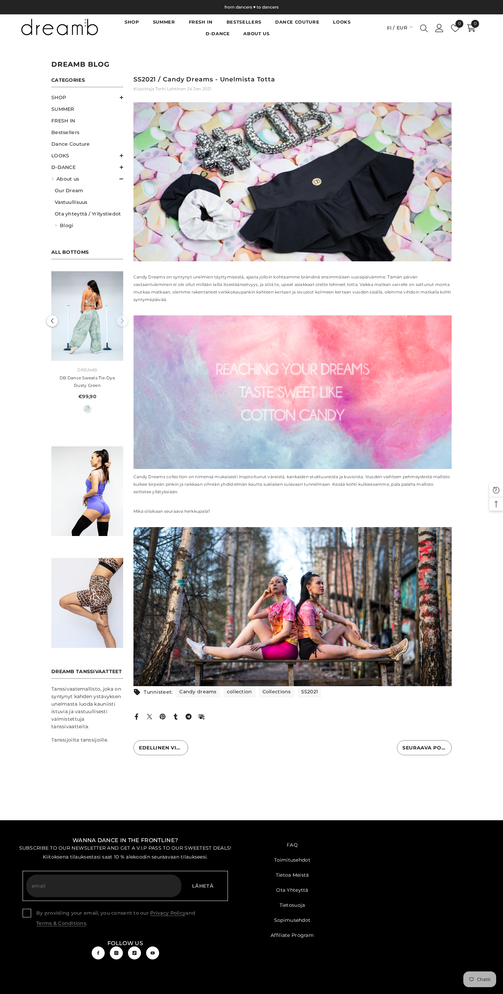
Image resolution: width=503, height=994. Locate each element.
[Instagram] (116, 952)
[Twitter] (149, 716)
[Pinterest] (162, 716)
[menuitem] (87, 97)
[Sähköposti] (201, 716)
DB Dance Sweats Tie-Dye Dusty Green (100, 381)
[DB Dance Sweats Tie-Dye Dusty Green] (100, 316)
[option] (100, 344)
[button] (87, 97)
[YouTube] (152, 952)
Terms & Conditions (61, 923)
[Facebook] (136, 716)
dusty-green (99, 409)
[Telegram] (188, 716)
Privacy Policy (167, 913)
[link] (87, 492)
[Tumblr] (175, 716)
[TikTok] (134, 952)
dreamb (99, 369)
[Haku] (423, 28)
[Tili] (439, 28)
